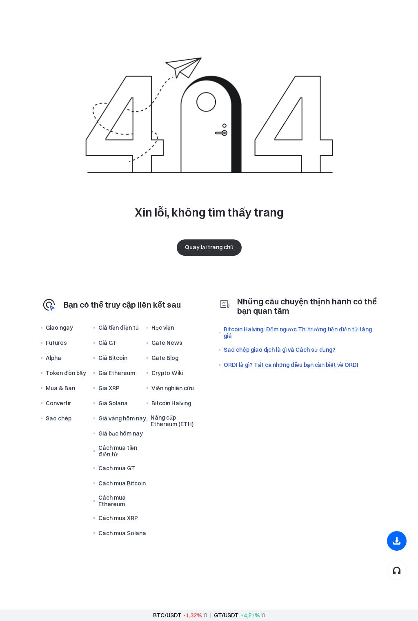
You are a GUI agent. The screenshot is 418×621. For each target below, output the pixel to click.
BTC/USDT (167, 615)
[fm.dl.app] (397, 541)
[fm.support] (397, 570)
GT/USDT (226, 615)
